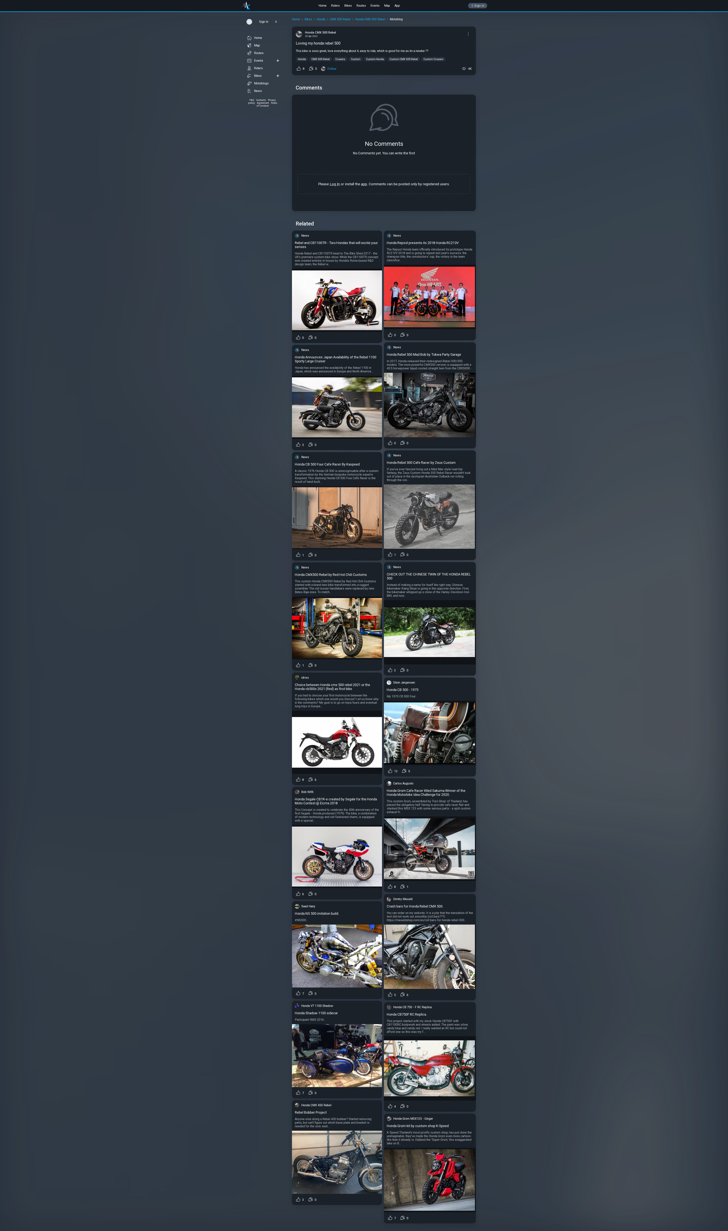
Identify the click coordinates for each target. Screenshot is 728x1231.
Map (387, 5)
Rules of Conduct (267, 104)
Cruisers (340, 59)
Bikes (348, 5)
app (364, 184)
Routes (361, 5)
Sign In (480, 5)
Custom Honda (375, 59)
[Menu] (468, 34)
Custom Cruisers (433, 59)
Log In (335, 184)
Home (322, 5)
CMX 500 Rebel (340, 19)
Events (375, 5)
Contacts (261, 100)
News (258, 91)
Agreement (263, 102)
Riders (335, 5)
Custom (355, 59)
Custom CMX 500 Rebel (404, 59)
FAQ (251, 100)
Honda (321, 19)
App (397, 5)
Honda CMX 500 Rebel (370, 19)
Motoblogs (261, 83)
